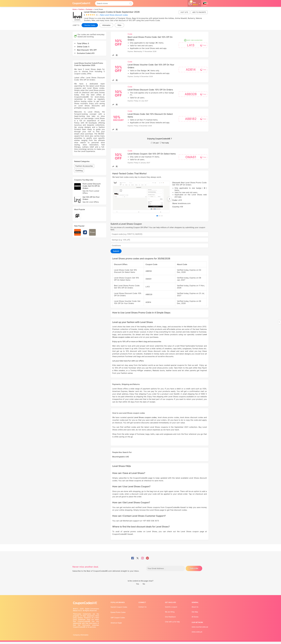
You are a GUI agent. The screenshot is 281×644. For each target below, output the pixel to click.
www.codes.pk (197, 632)
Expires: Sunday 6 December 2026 (140, 76)
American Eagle (116, 623)
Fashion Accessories (84, 166)
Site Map (195, 612)
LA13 (190, 45)
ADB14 (191, 69)
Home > (75, 9)
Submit (116, 251)
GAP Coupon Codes (118, 617)
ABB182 (190, 119)
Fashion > (81, 9)
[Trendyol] (77, 232)
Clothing (79, 170)
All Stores (195, 617)
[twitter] (137, 558)
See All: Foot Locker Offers (91, 192)
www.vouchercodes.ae (200, 627)
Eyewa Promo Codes (118, 612)
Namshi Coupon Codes (119, 607)
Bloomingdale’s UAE (120, 457)
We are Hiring (170, 612)
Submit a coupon (171, 607)
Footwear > (90, 9)
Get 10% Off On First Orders (91, 199)
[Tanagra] (92, 232)
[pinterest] (147, 558)
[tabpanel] (159, 197)
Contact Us (142, 607)
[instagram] (142, 558)
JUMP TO (75, 25)
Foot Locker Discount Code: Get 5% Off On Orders (92, 188)
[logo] (81, 3)
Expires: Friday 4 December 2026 (140, 126)
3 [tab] (162, 215)
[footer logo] (86, 603)
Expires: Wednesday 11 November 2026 (142, 51)
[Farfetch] (77, 216)
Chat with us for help (172, 622)
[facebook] (132, 558)
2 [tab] (159, 215)
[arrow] (279, 322)
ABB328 (191, 94)
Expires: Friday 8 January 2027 (139, 163)
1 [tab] (157, 215)
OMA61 (190, 157)
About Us (195, 607)
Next (169, 199)
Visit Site (184, 12)
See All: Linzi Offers (91, 202)
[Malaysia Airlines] (85, 232)
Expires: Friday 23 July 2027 (138, 101)
